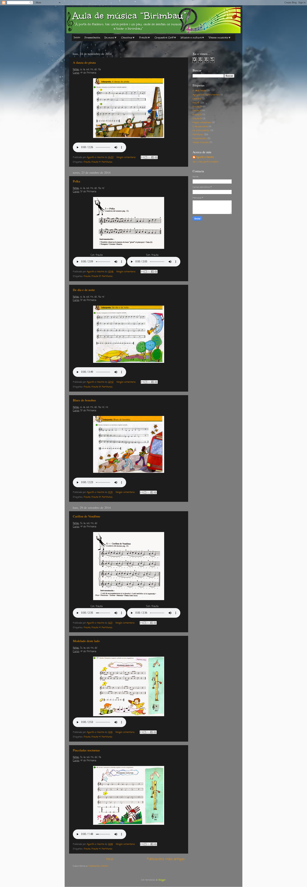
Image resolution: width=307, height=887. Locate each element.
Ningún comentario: (126, 157)
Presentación (92, 37)
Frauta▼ (144, 37)
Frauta (87, 162)
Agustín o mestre (205, 157)
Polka (76, 181)
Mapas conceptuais (202, 122)
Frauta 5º (96, 276)
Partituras (107, 162)
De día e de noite (84, 290)
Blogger (162, 880)
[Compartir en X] (149, 157)
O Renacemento (200, 126)
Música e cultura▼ (192, 37)
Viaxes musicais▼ (220, 37)
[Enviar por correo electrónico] (142, 157)
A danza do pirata (84, 62)
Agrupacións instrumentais (206, 95)
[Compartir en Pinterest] (156, 157)
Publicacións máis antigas (166, 859)
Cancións (197, 98)
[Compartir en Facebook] (152, 157)
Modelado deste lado (86, 641)
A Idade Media (199, 90)
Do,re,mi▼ (110, 37)
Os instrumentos (201, 130)
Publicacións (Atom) (98, 866)
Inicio (77, 37)
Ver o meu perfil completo (205, 162)
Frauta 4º (96, 162)
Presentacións (200, 138)
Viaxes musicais (201, 142)
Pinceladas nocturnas (86, 750)
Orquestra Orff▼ (165, 37)
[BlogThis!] (146, 157)
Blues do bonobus (84, 400)
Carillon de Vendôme (86, 516)
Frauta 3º (197, 106)
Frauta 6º (197, 118)
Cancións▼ (128, 37)
